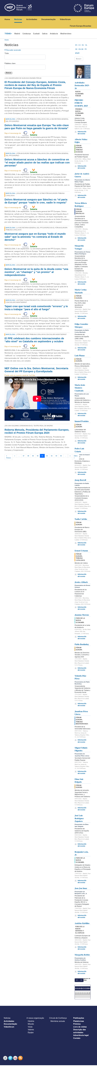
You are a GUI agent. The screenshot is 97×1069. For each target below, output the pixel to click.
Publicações (78, 1018)
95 (61, 456)
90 (37, 456)
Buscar (8, 73)
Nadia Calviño (81, 519)
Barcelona (10, 119)
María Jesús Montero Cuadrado (80, 387)
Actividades (31, 19)
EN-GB (81, 49)
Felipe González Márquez (81, 325)
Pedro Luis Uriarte (79, 450)
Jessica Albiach (81, 582)
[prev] (77, 980)
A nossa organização (35, 1018)
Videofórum (65, 19)
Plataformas (78, 1021)
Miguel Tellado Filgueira (81, 749)
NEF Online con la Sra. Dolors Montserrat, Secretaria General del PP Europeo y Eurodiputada (36, 370)
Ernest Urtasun (81, 550)
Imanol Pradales (82, 421)
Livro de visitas (80, 1026)
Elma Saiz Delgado (79, 780)
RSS (20, 1058)
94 (56, 456)
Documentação (48, 19)
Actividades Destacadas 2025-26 (82, 85)
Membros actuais (58, 1021)
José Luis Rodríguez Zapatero (79, 818)
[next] (81, 980)
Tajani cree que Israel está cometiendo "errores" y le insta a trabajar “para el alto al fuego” (36, 308)
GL (86, 45)
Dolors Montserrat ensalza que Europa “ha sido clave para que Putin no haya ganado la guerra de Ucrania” (37, 127)
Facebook (5, 1058)
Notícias (18, 19)
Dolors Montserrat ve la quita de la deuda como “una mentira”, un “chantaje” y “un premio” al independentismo (36, 272)
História (31, 1021)
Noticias (7, 1018)
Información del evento (82, 132)
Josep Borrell (80, 479)
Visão (30, 1026)
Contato (76, 1038)
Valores (31, 1029)
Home (7, 19)
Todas (8, 34)
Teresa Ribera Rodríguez (81, 204)
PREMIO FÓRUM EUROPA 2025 (81, 103)
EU (83, 45)
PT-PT (77, 53)
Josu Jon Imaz (81, 888)
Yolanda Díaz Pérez (80, 677)
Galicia (44, 34)
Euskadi (36, 34)
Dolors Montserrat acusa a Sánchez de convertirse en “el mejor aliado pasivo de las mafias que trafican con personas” (37, 162)
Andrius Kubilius (82, 923)
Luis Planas (80, 355)
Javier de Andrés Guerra (82, 175)
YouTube (15, 1058)
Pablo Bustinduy (82, 644)
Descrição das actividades (79, 1031)
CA (79, 45)
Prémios (77, 1023)
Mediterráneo (65, 34)
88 (28, 456)
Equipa (30, 1032)
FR (86, 49)
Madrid (17, 34)
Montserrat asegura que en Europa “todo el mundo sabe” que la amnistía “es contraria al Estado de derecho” (35, 236)
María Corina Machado (81, 291)
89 (33, 456)
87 (23, 456)
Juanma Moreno (82, 614)
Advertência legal (81, 1035)
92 (47, 456)
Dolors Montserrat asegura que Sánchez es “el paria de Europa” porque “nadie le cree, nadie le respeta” (36, 201)
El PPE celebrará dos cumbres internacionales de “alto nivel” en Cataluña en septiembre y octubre (34, 340)
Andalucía (54, 34)
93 (51, 456)
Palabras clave (10, 63)
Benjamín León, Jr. (81, 853)
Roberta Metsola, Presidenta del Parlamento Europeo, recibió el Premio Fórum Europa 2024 (37, 431)
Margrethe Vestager (79, 247)
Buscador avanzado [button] (13, 50)
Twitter (10, 1058)
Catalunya (26, 34)
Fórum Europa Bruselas (80, 26)
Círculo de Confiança (58, 1018)
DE (76, 49)
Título (7, 53)
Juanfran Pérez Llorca (81, 713)
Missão (31, 1023)
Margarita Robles (82, 954)
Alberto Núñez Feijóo (81, 141)
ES (76, 45)
